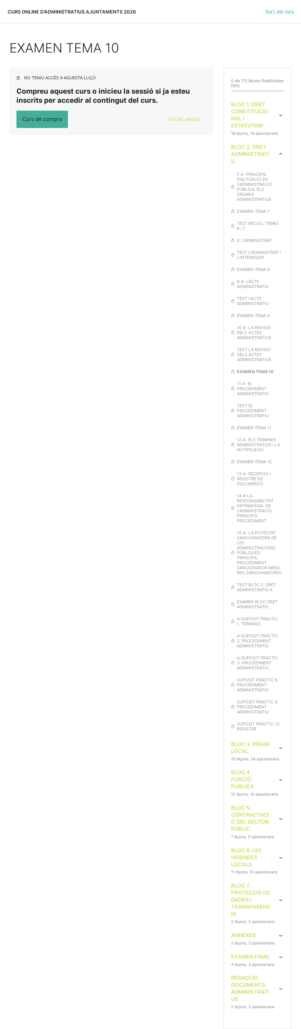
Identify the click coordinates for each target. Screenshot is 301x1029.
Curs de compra (42, 119)
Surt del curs (279, 11)
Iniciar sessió (184, 119)
